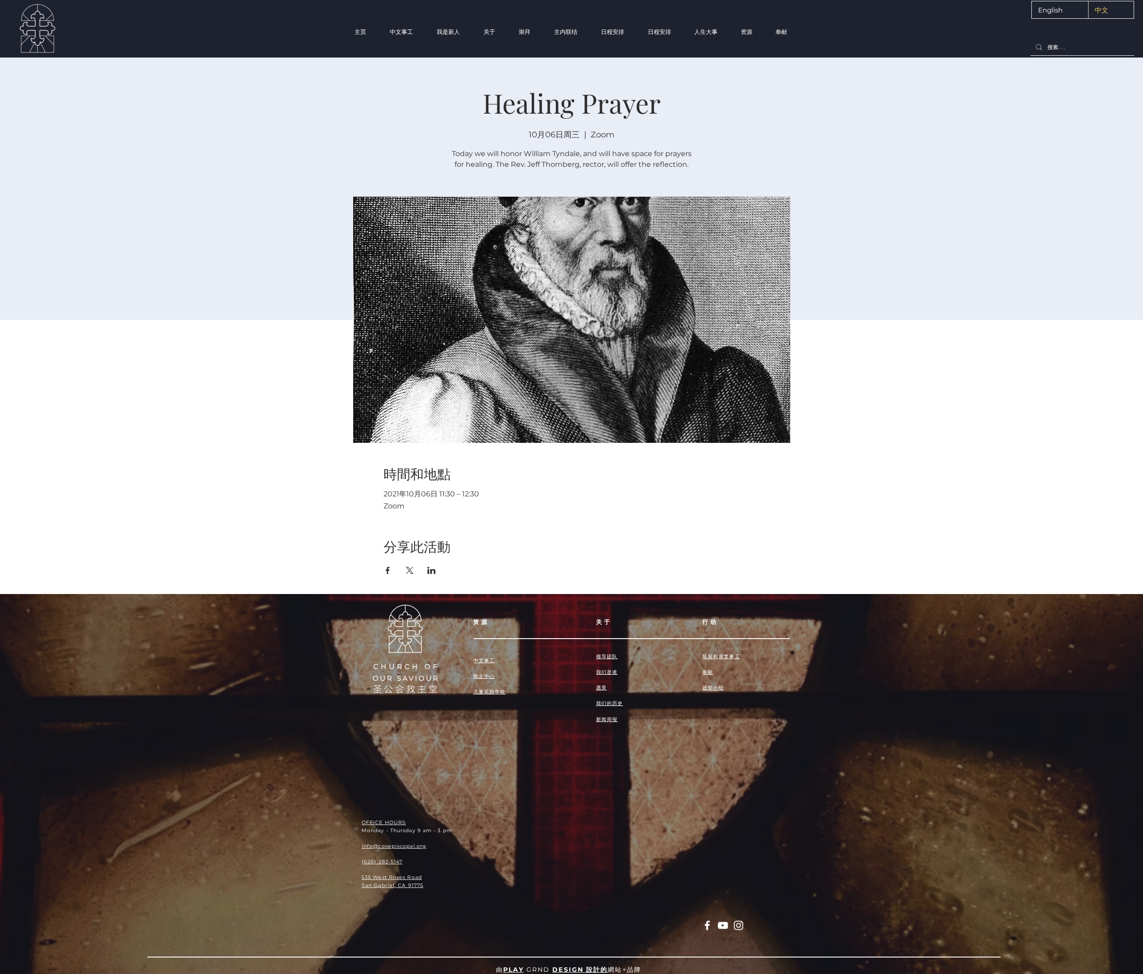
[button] (448, 32)
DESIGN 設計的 (580, 970)
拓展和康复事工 (721, 656)
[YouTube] (723, 925)
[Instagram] (738, 925)
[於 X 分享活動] (409, 570)
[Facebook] (707, 925)
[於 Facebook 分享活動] (388, 570)
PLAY (513, 970)
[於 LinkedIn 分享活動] (431, 570)
